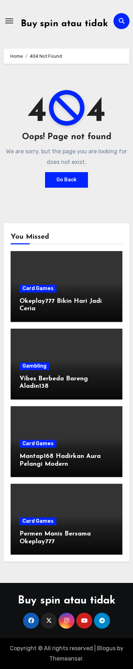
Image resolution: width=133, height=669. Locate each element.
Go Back (66, 180)
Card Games (38, 288)
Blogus (106, 648)
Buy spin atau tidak (64, 24)
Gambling (34, 366)
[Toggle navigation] (9, 21)
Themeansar (65, 658)
